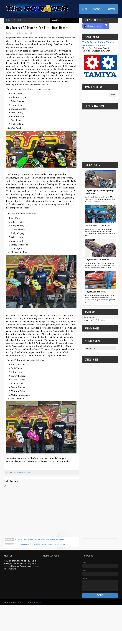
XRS (29, 472)
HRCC (19, 20)
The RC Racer (20, 602)
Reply (21, 33)
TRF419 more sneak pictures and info (98, 225)
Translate (102, 320)
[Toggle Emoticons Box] (5, 486)
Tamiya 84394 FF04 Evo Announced (97, 259)
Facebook (111, 9)
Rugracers (23, 472)
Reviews (97, 9)
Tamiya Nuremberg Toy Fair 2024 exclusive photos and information (39, 544)
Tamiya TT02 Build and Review (95, 291)
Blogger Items (37, 602)
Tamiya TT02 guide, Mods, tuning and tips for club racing (99, 191)
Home (84, 9)
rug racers (16, 472)
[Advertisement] (100, 450)
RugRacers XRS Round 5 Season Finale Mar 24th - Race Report (39, 539)
